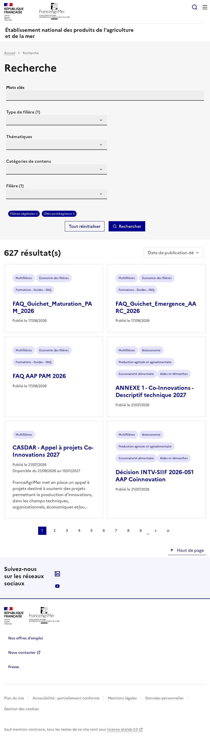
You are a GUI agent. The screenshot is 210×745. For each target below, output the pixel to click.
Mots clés (15, 87)
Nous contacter (22, 652)
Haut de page (190, 550)
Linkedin (57, 574)
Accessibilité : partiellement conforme (66, 698)
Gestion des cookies (21, 709)
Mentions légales (122, 698)
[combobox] (56, 120)
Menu (205, 7)
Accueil (9, 53)
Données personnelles (164, 698)
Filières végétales (22, 213)
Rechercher (130, 226)
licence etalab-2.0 (122, 729)
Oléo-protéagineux (58, 213)
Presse (13, 667)
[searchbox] (13, 121)
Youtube (57, 586)
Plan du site (14, 698)
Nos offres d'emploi (25, 638)
